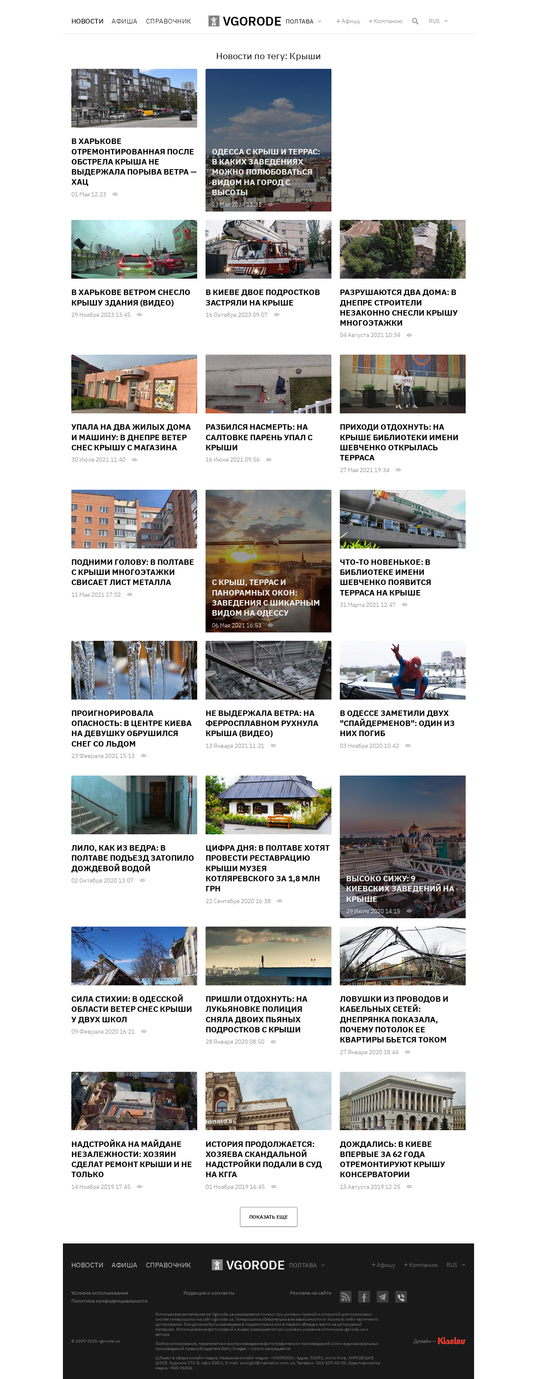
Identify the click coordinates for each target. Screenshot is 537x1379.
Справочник (168, 21)
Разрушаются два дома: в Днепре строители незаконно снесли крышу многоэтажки (399, 307)
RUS (434, 21)
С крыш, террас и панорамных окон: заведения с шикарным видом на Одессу (266, 597)
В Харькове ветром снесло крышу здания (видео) (130, 297)
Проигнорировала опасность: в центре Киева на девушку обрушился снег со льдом (131, 728)
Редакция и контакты (209, 1292)
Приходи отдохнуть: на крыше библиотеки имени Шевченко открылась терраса (399, 442)
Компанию (388, 21)
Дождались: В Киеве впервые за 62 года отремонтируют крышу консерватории (392, 1159)
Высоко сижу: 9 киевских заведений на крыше (400, 888)
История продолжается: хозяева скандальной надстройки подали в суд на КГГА (264, 1159)
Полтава (303, 1265)
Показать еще (268, 1217)
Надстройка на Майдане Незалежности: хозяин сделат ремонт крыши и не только (131, 1159)
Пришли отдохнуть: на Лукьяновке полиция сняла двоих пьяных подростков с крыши (257, 1014)
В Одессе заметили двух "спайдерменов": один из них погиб (397, 723)
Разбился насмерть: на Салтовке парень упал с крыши (259, 437)
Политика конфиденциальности (109, 1300)
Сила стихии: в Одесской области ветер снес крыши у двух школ (131, 1009)
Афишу (350, 21)
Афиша (124, 21)
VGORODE (255, 1264)
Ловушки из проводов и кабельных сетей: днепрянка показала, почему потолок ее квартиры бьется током (394, 1019)
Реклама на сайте (310, 1292)
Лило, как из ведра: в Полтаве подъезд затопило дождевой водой (132, 858)
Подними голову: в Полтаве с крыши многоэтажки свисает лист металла (132, 572)
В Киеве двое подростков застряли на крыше (263, 297)
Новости (87, 21)
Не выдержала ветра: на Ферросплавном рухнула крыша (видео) (262, 723)
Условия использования (99, 1292)
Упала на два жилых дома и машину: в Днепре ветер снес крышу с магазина (131, 437)
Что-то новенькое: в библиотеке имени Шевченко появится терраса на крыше (385, 577)
